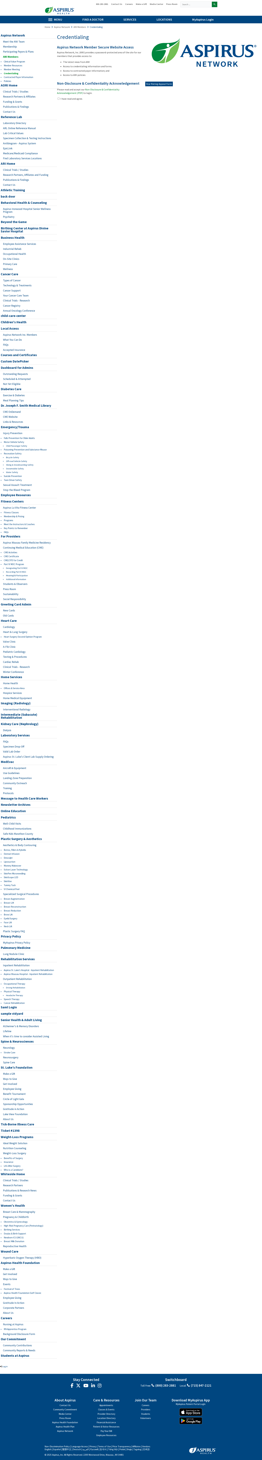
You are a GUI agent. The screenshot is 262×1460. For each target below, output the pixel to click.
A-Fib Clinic (9, 646)
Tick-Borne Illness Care (17, 1124)
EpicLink (7, 148)
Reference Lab (11, 117)
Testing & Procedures (15, 656)
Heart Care (9, 620)
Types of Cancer (12, 280)
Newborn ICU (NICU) (14, 1237)
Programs (8, 520)
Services (129, 19)
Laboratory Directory (14, 123)
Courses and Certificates (19, 355)
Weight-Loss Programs (17, 1137)
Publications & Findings (16, 106)
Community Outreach (15, 783)
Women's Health (13, 1205)
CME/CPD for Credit (13, 560)
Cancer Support (12, 290)
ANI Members (80, 27)
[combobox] (196, 4)
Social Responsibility (14, 599)
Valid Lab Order (11, 751)
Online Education (13, 811)
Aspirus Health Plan (65, 1426)
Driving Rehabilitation (15, 988)
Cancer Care (9, 274)
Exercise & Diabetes (14, 395)
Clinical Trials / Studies (15, 91)
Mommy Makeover (12, 865)
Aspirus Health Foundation (20, 1262)
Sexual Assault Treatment (17, 485)
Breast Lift (9, 902)
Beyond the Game (14, 221)
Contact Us (116, 4)
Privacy (92, 1446)
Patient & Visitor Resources (106, 1426)
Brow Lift (8, 914)
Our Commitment (13, 1339)
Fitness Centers (12, 501)
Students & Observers (15, 584)
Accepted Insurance (14, 350)
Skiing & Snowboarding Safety (20, 465)
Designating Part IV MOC (17, 568)
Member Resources (13, 65)
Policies (7, 81)
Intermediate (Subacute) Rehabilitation (19, 716)
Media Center (156, 4)
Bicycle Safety (12, 457)
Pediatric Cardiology (14, 651)
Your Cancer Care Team (16, 295)
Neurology (9, 1047)
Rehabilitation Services (18, 959)
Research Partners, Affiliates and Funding (25, 175)
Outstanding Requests (15, 374)
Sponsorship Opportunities (18, 1104)
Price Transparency (121, 1446)
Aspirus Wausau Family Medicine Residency (27, 542)
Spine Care (9, 1062)
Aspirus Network (62, 27)
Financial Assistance (106, 1422)
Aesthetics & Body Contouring (19, 845)
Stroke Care (9, 1052)
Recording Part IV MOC (16, 572)
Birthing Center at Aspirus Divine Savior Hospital (24, 230)
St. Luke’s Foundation (16, 1067)
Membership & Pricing (14, 516)
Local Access (10, 328)
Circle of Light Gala (13, 1099)
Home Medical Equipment (17, 698)
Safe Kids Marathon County (18, 833)
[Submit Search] (214, 4)
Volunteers (145, 1418)
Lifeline (7, 1031)
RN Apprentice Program (15, 1329)
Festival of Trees (12, 1289)
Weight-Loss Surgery (14, 1153)
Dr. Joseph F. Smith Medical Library (26, 405)
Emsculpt (8, 857)
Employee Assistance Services (19, 244)
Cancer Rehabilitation (14, 1003)
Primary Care (10, 264)
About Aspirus (65, 1400)
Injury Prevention (12, 433)
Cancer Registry (11, 305)
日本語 (146, 1449)
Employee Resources (16, 495)
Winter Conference (13, 672)
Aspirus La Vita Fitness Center (19, 507)
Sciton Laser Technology (16, 869)
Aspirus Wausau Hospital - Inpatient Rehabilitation (28, 974)
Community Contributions (17, 1345)
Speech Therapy (11, 999)
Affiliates (136, 1446)
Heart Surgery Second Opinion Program (23, 636)
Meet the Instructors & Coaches (19, 524)
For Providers (10, 536)
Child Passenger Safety (16, 446)
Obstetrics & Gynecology (16, 1221)
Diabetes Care (11, 389)
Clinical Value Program (14, 61)
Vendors (146, 1446)
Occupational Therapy (14, 983)
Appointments (106, 1405)
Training (7, 788)
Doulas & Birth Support (15, 1233)
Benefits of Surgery (13, 1158)
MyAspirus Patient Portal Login (190, 1404)
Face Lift (8, 922)
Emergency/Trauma (15, 427)
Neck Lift (8, 926)
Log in (5, 1366)
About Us (8, 1119)
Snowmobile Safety (15, 469)
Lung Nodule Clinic (13, 954)
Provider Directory (106, 1413)
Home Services (11, 677)
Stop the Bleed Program (16, 490)
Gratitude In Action (13, 1302)
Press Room (171, 4)
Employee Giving (12, 1089)
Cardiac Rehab (11, 662)
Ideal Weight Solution (15, 1143)
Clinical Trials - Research (16, 300)
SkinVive (8, 881)
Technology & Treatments (17, 285)
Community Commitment (65, 1409)
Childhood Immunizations (17, 828)
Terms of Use (104, 1446)
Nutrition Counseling (14, 1148)
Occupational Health (14, 254)
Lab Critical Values (13, 133)
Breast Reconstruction (15, 906)
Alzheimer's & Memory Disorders (21, 1026)
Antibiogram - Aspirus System (19, 143)
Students (145, 1413)
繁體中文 (67, 1449)
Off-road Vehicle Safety (16, 461)
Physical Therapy (12, 991)
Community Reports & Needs (19, 1350)
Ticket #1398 (10, 1130)
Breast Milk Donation (14, 1241)
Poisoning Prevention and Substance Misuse (25, 449)
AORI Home (9, 85)
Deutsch (77, 1449)
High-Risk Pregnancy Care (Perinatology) (23, 1225)
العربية (85, 1449)
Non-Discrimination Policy (57, 1446)
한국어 (103, 1449)
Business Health (12, 237)
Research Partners (13, 1185)
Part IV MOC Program (14, 564)
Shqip (129, 1449)
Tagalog (137, 1449)
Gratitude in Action (13, 1109)
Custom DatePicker (15, 361)
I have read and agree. (71, 98)
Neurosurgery (10, 1057)
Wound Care (9, 1251)
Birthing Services (12, 1229)
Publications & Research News (20, 1190)
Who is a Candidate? (13, 1169)
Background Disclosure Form (19, 1334)
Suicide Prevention (13, 476)
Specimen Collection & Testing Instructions (27, 138)
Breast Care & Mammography (19, 1211)
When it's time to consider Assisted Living (26, 1036)
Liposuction (9, 861)
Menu (58, 19)
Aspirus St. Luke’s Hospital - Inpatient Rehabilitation (29, 970)
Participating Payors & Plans (18, 51)
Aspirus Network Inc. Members (20, 334)
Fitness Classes (11, 512)
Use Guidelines (11, 773)
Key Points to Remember (16, 528)
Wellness (8, 269)
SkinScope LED (11, 877)
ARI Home (8, 163)
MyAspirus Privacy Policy (16, 942)
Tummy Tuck (10, 885)
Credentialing (11, 73)
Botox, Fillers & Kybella (15, 849)
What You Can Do (12, 339)
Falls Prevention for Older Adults (19, 438)
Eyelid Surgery (10, 918)
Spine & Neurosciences (17, 1041)
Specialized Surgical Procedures (21, 894)
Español (57, 1449)
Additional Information (16, 579)
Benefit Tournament (14, 1094)
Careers (129, 4)
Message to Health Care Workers (24, 798)
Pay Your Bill (106, 1431)
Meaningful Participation (17, 575)
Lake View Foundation (15, 1114)
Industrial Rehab (12, 249)
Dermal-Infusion (12, 853)
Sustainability (10, 594)
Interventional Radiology (16, 709)
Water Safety (12, 472)
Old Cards (8, 615)
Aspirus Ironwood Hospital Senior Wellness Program (27, 210)
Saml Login (9, 1007)
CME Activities (10, 552)
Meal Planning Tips (13, 400)
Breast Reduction (12, 910)
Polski (122, 1449)
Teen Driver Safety (13, 480)
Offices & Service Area (14, 688)
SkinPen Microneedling (14, 873)
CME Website (10, 416)
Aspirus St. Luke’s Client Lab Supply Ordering (28, 756)
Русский (94, 1449)
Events (6, 1284)
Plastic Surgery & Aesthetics (21, 838)
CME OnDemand (12, 411)
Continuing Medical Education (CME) (23, 547)
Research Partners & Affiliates (19, 96)
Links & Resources (13, 421)
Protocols (8, 793)
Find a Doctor (92, 19)
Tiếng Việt (113, 1449)
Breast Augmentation (14, 898)
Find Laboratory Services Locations (22, 158)
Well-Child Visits (12, 823)
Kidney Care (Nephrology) (19, 724)
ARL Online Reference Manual (19, 128)
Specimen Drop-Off (13, 746)
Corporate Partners (13, 1307)
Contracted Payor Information (18, 77)
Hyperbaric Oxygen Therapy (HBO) (22, 1257)
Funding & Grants (12, 101)
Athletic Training (13, 190)
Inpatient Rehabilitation (16, 965)
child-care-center (13, 315)
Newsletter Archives (15, 804)
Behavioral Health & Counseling (24, 202)
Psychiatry (8, 216)
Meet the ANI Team (14, 41)
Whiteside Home (13, 1174)
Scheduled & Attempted (17, 379)
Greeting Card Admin (16, 604)
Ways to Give (10, 1079)
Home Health (10, 683)
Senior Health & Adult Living (21, 1020)
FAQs (5, 344)
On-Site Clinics (11, 259)
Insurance (8, 1162)
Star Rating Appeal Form (159, 83)
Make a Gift (141, 4)
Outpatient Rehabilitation (17, 979)
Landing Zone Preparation (17, 778)
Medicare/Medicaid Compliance (20, 153)
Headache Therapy (14, 995)
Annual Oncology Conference (19, 310)
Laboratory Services (15, 735)
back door (8, 196)
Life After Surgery (12, 1165)
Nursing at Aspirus (13, 1324)
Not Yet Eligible (11, 384)
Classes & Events (106, 1409)
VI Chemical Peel (11, 889)
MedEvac (7, 761)
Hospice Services (12, 693)
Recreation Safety (13, 453)
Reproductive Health (14, 1246)
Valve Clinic (9, 641)
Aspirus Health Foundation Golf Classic (22, 1292)
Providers (145, 1409)
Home (47, 27)
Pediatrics (8, 817)
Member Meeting (12, 69)
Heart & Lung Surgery (15, 632)
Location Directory (106, 1418)
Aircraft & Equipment (14, 768)
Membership (10, 46)
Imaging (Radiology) (15, 703)
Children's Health (13, 322)
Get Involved (10, 1084)
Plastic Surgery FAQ (14, 931)
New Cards (9, 610)
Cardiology (9, 627)
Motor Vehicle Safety (14, 442)
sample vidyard (12, 1013)
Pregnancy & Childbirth (16, 1217)
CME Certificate (11, 556)
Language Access (79, 1446)
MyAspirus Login (203, 19)
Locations (164, 19)
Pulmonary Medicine (15, 947)
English (48, 1449)
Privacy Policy (11, 936)
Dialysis (7, 730)
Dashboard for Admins (17, 367)
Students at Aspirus (15, 1355)
